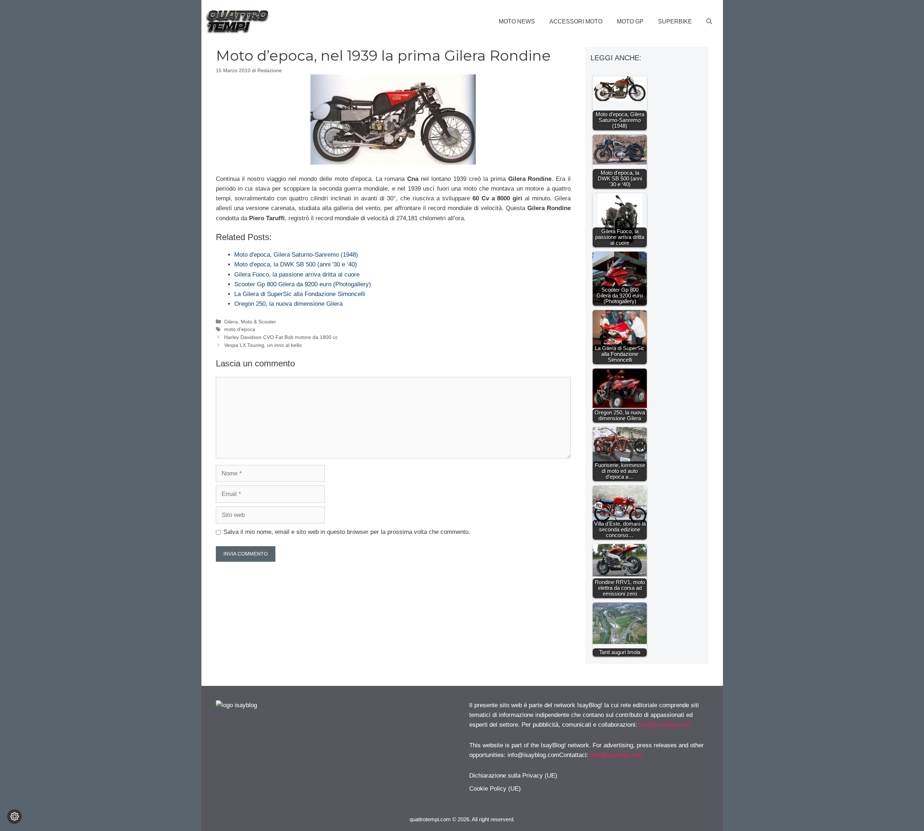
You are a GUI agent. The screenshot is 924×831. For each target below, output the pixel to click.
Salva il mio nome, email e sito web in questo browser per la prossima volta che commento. (346, 531)
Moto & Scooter (258, 322)
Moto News (517, 21)
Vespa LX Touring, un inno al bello (263, 345)
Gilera (231, 322)
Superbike (675, 21)
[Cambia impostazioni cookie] (14, 816)
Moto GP (630, 21)
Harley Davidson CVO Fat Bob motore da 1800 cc (281, 337)
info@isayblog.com (664, 724)
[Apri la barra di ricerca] (709, 22)
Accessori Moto (575, 21)
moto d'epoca (239, 329)
